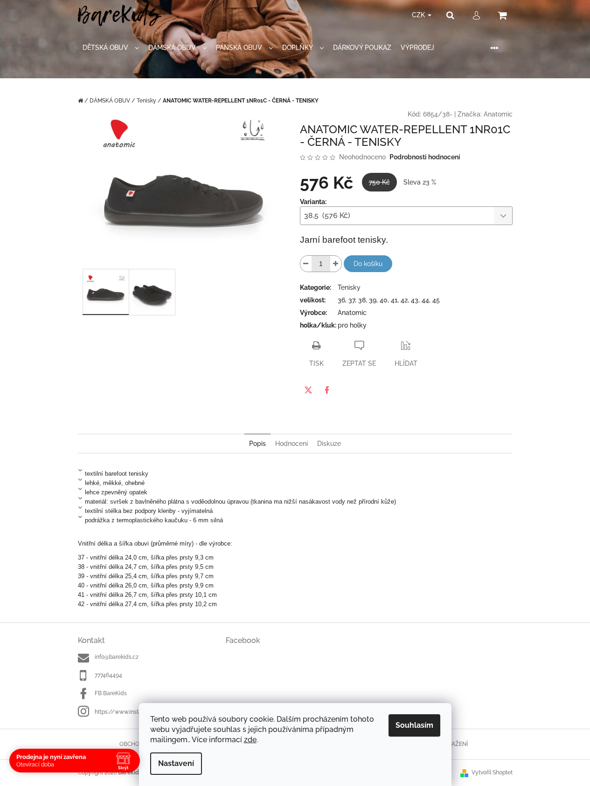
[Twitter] (308, 390)
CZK (419, 15)
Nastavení (176, 763)
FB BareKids (111, 693)
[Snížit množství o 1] (306, 264)
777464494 (108, 675)
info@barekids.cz (117, 657)
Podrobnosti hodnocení (424, 157)
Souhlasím (414, 725)
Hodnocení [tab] (291, 443)
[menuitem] (111, 47)
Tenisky (349, 287)
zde (250, 739)
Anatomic (498, 114)
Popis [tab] (257, 443)
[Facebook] (327, 390)
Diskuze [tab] (329, 443)
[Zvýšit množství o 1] (335, 264)
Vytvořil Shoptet (492, 772)
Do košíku (368, 263)
